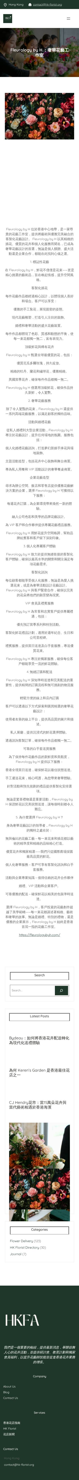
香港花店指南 (11, 1423)
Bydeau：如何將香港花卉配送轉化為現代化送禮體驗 (39, 1040)
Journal (15, 1254)
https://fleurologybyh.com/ (39, 935)
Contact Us (10, 1398)
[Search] (61, 990)
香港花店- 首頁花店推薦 (28, 18)
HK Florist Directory (24, 1247)
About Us (9, 1386)
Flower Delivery (21, 1241)
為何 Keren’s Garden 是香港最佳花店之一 (39, 1072)
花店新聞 (9, 1434)
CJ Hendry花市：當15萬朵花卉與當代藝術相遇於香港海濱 (37, 1105)
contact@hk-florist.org (47, 4)
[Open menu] (68, 18)
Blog (6, 1392)
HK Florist (9, 1428)
